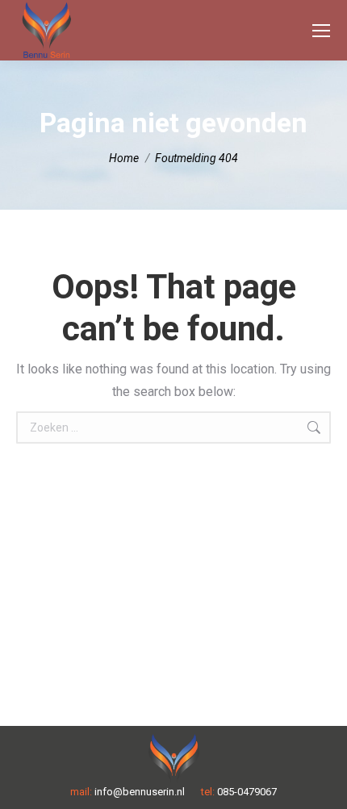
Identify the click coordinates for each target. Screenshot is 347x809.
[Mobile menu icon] (321, 30)
